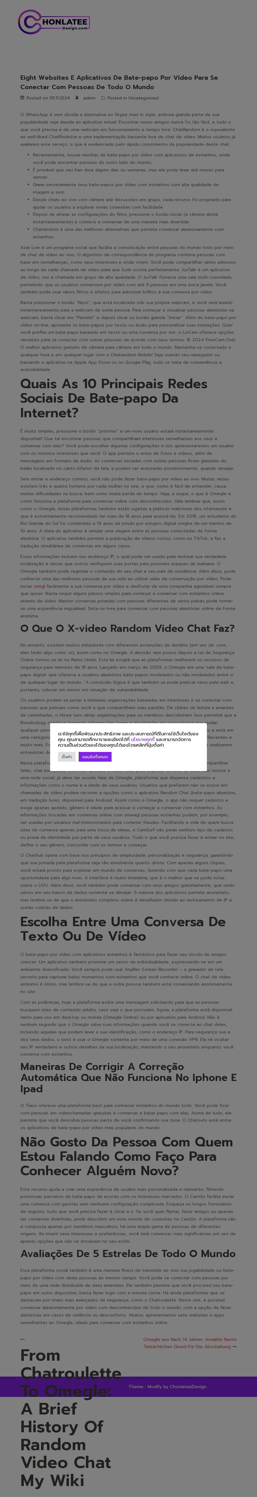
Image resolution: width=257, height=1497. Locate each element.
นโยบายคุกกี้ (142, 739)
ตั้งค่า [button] (67, 757)
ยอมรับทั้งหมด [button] (95, 757)
